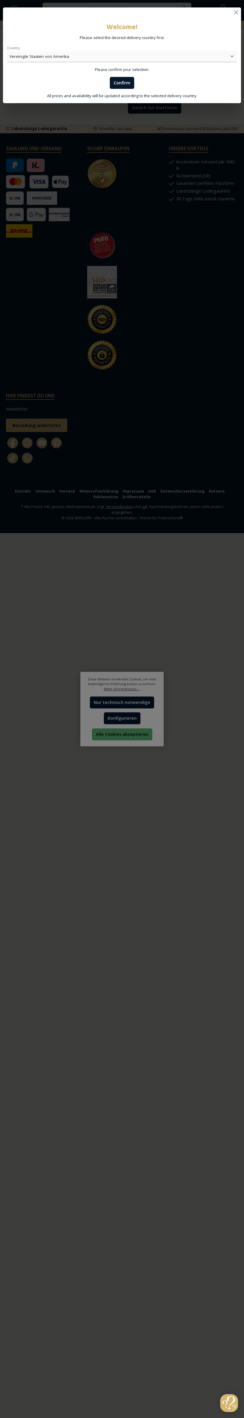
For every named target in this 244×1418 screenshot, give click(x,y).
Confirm (122, 83)
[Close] (236, 12)
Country (13, 48)
